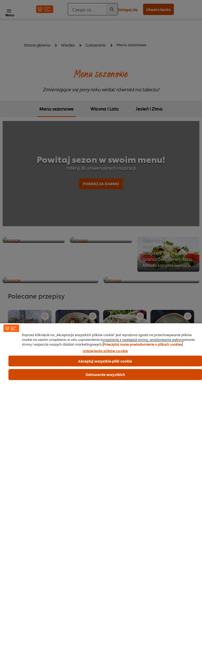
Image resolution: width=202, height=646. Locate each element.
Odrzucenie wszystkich (105, 374)
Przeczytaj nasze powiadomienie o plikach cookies (142, 344)
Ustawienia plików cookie (105, 351)
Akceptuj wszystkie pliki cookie (105, 361)
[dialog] (101, 484)
